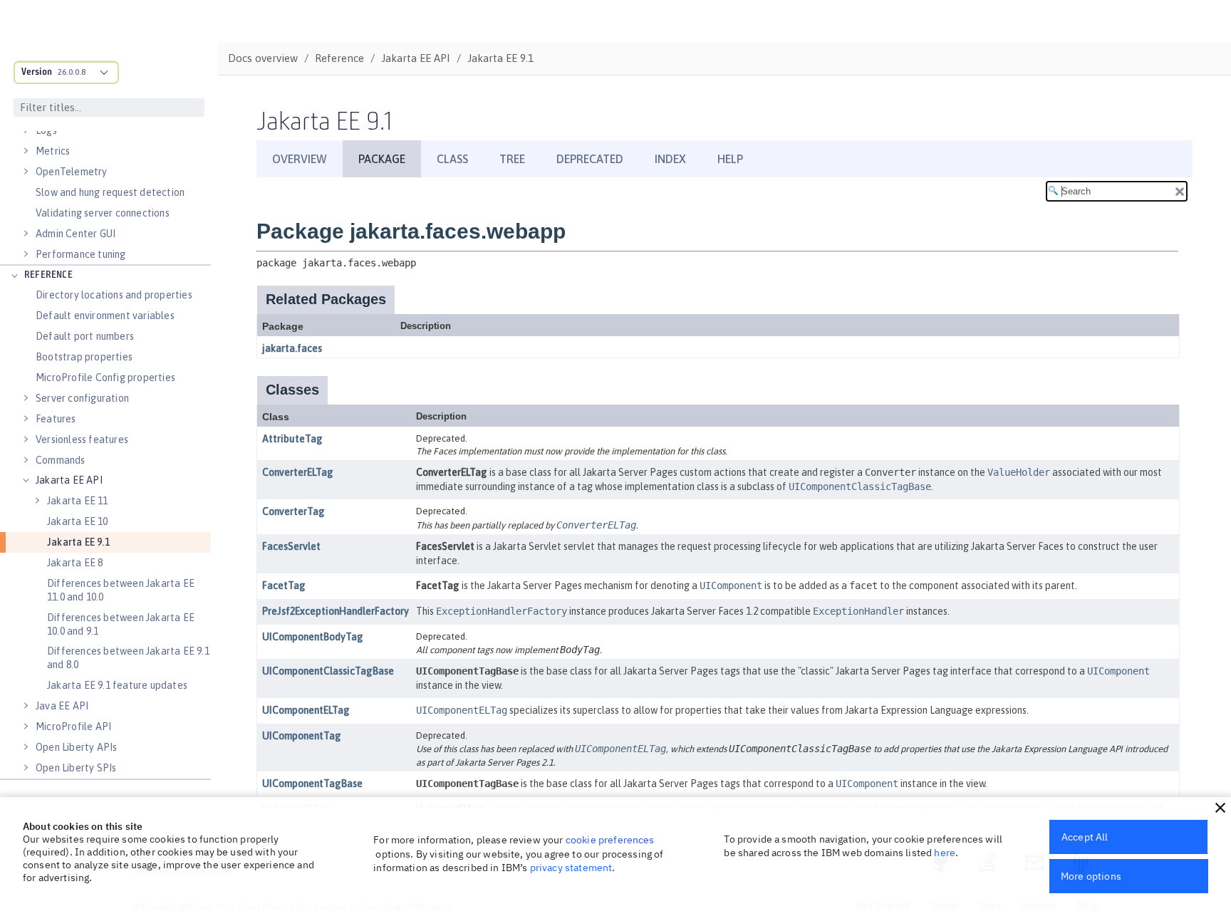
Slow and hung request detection (110, 192)
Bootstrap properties (84, 357)
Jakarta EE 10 (77, 521)
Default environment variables (105, 315)
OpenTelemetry (72, 171)
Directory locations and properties (114, 295)
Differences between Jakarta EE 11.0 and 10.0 (120, 590)
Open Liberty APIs (76, 747)
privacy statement (571, 867)
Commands (60, 460)
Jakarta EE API (69, 480)
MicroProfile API (73, 726)
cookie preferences (610, 839)
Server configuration (82, 398)
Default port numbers (85, 336)
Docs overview (263, 58)
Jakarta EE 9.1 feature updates (117, 685)
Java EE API (62, 706)
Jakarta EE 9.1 (78, 542)
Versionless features (82, 439)
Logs (46, 130)
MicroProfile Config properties (105, 377)
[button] (1220, 808)
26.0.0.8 (71, 72)
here (944, 852)
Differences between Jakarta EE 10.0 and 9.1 (120, 624)
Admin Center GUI (75, 233)
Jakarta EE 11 (77, 500)
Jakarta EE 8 (75, 562)
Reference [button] (48, 275)
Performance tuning (81, 254)
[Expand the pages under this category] (25, 130)
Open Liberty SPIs (76, 768)
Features (56, 419)
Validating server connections (103, 213)
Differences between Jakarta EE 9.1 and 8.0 (128, 657)
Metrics (53, 151)
